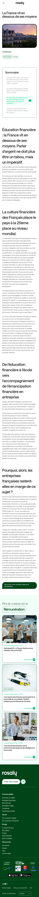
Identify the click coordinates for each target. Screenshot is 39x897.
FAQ (3, 851)
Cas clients (5, 845)
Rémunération (7, 57)
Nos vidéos (5, 830)
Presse (4, 833)
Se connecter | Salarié (9, 818)
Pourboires (5, 808)
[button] (3, 3)
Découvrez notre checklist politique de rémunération (16, 585)
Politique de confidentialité (20, 888)
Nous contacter (7, 838)
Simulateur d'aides (8, 806)
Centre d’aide (6, 853)
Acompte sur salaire (8, 798)
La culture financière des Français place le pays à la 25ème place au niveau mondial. (17, 90)
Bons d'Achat (6, 803)
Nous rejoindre (7, 836)
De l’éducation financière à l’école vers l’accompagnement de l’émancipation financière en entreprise (17, 100)
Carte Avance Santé (8, 811)
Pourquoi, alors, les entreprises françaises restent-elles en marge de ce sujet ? (17, 110)
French (22, 893)
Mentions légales (6, 888)
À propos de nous (8, 828)
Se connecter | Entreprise (10, 821)
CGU (31, 888)
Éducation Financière (9, 800)
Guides (4, 848)
